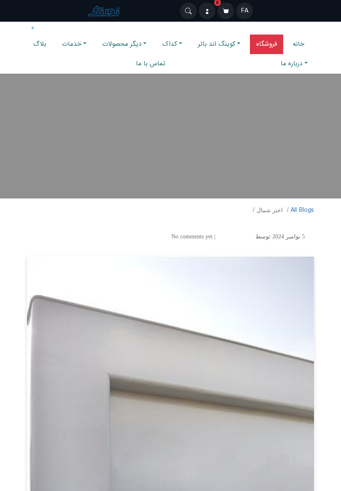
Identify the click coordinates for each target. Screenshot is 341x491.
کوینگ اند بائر (216, 44)
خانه (298, 44)
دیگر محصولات (122, 44)
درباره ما (292, 64)
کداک (169, 44)
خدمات (72, 44)
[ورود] (207, 10)
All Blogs (302, 210)
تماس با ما (151, 64)
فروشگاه (266, 44)
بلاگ (39, 44)
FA (244, 11)
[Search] (188, 10)
